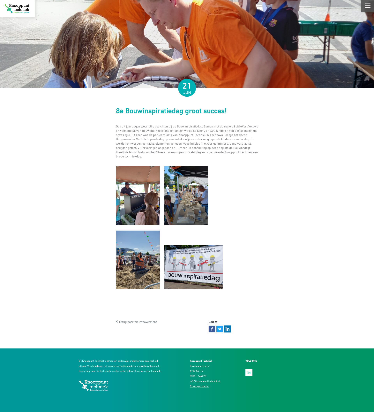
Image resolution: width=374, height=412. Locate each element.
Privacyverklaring (199, 386)
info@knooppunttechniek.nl (205, 381)
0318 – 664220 (198, 376)
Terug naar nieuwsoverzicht (137, 322)
